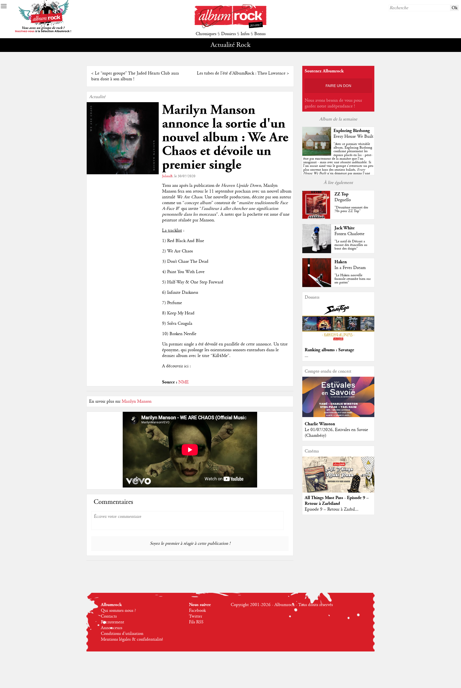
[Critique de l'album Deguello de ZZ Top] (316, 218)
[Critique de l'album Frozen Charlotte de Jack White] (316, 252)
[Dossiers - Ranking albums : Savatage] (338, 342)
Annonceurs (111, 628)
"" (338, 164)
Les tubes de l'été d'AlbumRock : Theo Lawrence (241, 73)
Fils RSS (196, 622)
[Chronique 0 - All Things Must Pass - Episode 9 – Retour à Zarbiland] (338, 479)
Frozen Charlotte (349, 234)
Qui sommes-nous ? (118, 610)
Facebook (197, 610)
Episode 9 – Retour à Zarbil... (331, 509)
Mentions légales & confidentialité (132, 639)
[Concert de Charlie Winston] (338, 416)
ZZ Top (341, 194)
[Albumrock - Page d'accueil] (230, 27)
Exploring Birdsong (352, 130)
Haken (340, 262)
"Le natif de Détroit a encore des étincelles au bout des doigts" (350, 245)
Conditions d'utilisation (122, 634)
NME (183, 382)
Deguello (342, 200)
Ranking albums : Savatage (329, 350)
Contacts (109, 616)
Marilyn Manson (137, 401)
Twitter (195, 616)
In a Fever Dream (350, 268)
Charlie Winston (320, 424)
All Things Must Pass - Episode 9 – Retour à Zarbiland (337, 500)
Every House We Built (353, 136)
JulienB (167, 176)
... (306, 356)
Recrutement (112, 622)
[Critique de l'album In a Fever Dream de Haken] (316, 286)
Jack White (344, 228)
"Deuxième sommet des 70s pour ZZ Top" (351, 209)
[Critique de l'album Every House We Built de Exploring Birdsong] (316, 154)
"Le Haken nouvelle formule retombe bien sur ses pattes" (352, 279)
